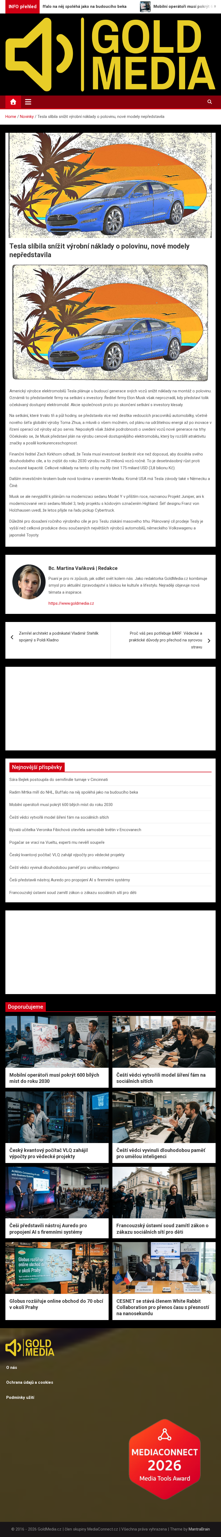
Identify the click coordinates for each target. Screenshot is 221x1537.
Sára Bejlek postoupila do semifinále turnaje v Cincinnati (58, 779)
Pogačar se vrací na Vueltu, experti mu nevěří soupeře (57, 842)
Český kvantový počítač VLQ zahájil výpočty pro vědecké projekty (67, 854)
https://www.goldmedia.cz (71, 603)
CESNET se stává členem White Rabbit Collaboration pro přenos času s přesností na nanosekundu (162, 1307)
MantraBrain (199, 1529)
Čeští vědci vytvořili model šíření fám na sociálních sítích (59, 817)
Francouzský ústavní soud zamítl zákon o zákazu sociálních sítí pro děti (72, 892)
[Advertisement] (110, 708)
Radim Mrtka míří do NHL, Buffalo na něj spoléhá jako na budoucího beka (73, 792)
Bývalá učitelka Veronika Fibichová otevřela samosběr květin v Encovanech (75, 829)
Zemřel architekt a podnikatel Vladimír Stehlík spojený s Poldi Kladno (58, 637)
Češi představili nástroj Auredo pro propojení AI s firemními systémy (69, 880)
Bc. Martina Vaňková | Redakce (83, 568)
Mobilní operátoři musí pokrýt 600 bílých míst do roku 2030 (61, 804)
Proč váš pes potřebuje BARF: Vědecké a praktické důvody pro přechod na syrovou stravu (165, 640)
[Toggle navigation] (28, 102)
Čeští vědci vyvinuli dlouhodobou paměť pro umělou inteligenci (64, 867)
